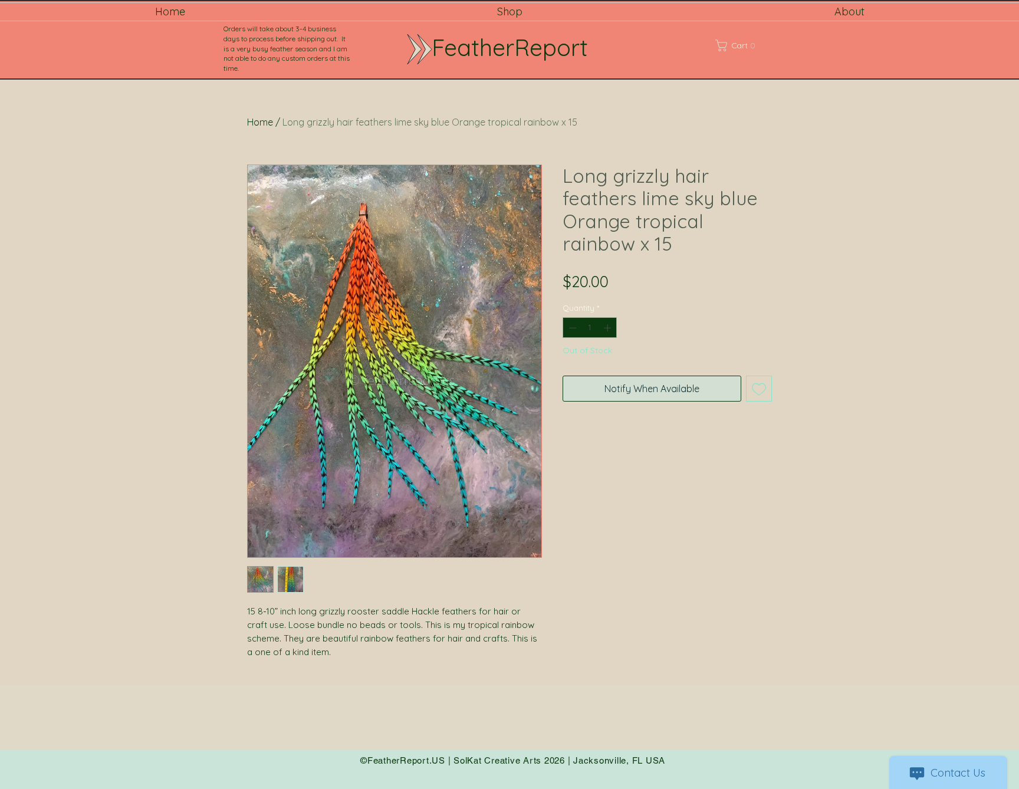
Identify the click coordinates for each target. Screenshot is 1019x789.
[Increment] (608, 328)
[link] (750, 45)
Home (260, 122)
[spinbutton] (589, 328)
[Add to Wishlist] (759, 389)
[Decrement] (571, 328)
